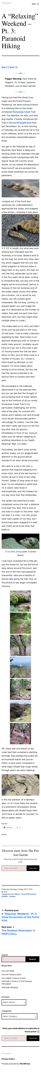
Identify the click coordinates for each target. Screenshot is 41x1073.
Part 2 (13, 67)
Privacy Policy (8, 1059)
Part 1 (5, 67)
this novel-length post (20, 122)
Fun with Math (8, 971)
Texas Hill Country (28, 894)
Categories (7, 1011)
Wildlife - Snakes (8, 896)
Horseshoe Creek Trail (24, 112)
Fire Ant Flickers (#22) (11, 974)
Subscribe (33, 868)
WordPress (25, 1064)
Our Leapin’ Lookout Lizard (13, 978)
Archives (6, 997)
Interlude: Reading (10, 987)
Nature (17, 894)
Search (5, 955)
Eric (5, 892)
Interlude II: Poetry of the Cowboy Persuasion (17, 982)
